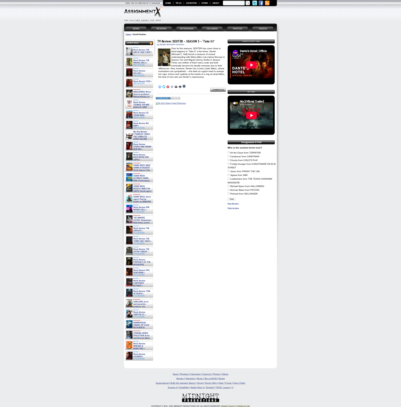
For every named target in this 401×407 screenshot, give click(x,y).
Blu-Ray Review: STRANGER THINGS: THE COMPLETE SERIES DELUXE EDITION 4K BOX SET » (138, 137)
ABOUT (215, 3)
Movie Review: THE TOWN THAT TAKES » (142, 240)
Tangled (210, 387)
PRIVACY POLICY (228, 406)
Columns (207, 374)
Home (128, 34)
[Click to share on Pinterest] (168, 86)
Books (222, 378)
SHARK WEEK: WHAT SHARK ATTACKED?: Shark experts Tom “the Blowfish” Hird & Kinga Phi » (138, 170)
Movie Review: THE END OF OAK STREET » (142, 52)
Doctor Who (211, 383)
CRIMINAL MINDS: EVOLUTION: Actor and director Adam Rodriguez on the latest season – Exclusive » (138, 338)
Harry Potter (239, 383)
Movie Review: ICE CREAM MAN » (141, 114)
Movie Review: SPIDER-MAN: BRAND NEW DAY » (142, 146)
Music (200, 378)
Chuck (200, 383)
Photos (216, 374)
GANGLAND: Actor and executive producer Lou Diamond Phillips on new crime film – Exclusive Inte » (139, 307)
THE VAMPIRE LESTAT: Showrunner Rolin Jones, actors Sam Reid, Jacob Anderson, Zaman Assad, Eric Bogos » (138, 223)
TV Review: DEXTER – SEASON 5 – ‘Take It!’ (186, 41)
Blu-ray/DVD (211, 378)
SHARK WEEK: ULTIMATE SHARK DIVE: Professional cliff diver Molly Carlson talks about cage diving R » (139, 181)
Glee (221, 383)
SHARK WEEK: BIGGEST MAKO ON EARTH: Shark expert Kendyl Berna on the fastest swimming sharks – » (138, 191)
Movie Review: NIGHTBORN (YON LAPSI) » (141, 157)
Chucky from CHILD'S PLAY (244, 160)
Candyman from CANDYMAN (244, 156)
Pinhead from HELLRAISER (244, 194)
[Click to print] (180, 86)
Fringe (228, 383)
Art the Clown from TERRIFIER (245, 153)
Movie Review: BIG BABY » (141, 124)
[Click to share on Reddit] (172, 86)
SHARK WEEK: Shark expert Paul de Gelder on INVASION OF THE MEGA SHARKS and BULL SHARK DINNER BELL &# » (138, 203)
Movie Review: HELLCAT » (139, 72)
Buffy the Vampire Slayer (182, 383)
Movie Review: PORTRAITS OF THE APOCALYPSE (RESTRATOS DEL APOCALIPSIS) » (138, 265)
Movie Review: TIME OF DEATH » (141, 292)
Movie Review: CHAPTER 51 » (139, 313)
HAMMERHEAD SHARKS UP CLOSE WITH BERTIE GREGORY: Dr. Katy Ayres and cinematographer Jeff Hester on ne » (139, 328)
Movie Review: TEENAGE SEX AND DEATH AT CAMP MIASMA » (137, 106)
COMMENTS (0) (218, 90)
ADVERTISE (191, 3)
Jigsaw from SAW (238, 175)
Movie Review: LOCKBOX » (139, 355)
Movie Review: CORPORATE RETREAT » (139, 283)
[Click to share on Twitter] (163, 86)
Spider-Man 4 (197, 387)
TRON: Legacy (223, 387)
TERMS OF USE (243, 406)
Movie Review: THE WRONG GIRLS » (141, 61)
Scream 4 (173, 387)
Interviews (195, 374)
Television (190, 378)
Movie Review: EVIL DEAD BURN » (141, 271)
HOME (168, 3)
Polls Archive (233, 208)
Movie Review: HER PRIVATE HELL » (141, 208)
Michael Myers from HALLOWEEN (247, 186)
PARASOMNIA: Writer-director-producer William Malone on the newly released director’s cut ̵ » (139, 97)
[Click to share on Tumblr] (184, 86)
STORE (204, 3)
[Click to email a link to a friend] (176, 86)
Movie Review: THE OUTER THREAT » (141, 250)
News (176, 374)
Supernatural (162, 383)
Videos (225, 374)
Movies (180, 378)
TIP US (179, 3)
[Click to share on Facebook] (159, 86)
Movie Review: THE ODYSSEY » (141, 229)
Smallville (184, 387)
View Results (233, 204)
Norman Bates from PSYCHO (244, 190)
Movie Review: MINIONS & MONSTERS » (139, 346)
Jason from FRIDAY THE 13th (245, 171)
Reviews (184, 374)
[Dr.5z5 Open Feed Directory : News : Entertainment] (171, 103)
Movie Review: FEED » (142, 81)
